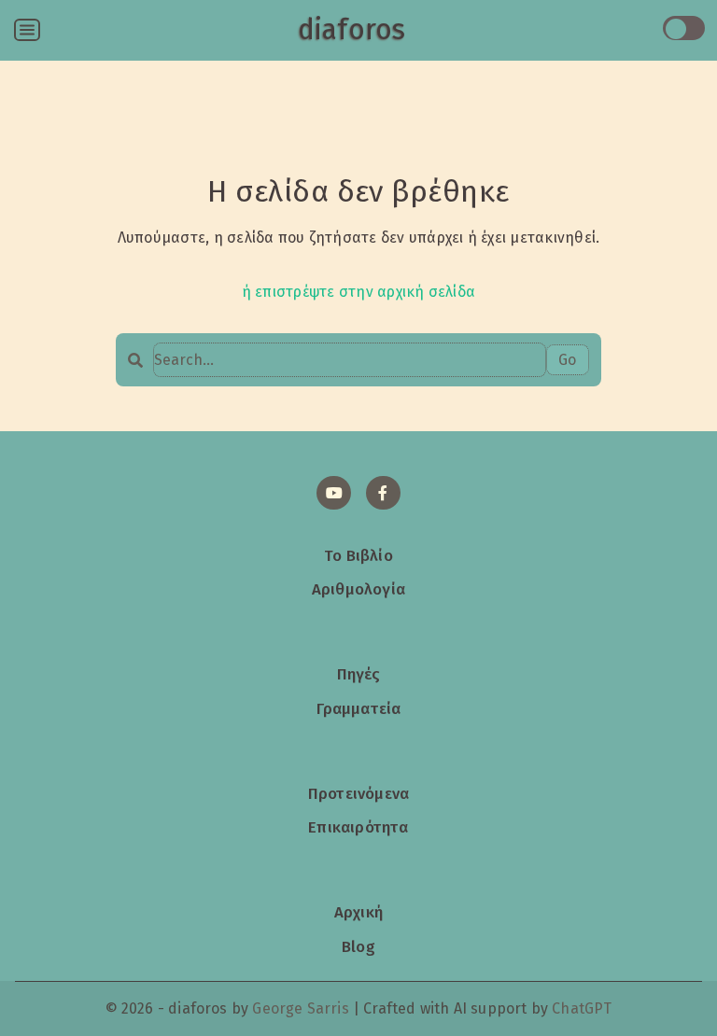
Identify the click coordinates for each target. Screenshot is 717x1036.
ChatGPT (582, 1008)
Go (567, 360)
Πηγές (359, 674)
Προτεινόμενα (358, 793)
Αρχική (358, 912)
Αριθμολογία (358, 589)
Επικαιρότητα (358, 827)
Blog (358, 946)
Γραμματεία (358, 708)
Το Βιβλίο (358, 555)
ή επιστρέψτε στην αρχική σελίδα (358, 292)
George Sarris (300, 1008)
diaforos (351, 30)
